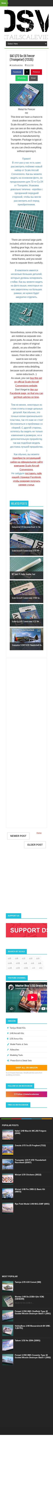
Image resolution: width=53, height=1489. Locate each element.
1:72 (23, 958)
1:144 (10, 963)
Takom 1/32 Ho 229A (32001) (27, 1340)
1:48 (16, 958)
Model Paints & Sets (19, 1044)
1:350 (18, 968)
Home (39, 833)
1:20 (39, 963)
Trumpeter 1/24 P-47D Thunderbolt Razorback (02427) (30, 1161)
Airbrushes (14, 1050)
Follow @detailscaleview (27, 1094)
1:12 (32, 963)
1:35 (9, 958)
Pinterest (36, 72)
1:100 (10, 968)
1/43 (40, 968)
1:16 (25, 963)
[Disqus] (26, 703)
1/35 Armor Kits (16, 1039)
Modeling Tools (16, 1055)
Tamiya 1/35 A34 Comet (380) (28, 1282)
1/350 (26, 968)
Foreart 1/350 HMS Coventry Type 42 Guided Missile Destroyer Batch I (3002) (33, 1356)
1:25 (33, 968)
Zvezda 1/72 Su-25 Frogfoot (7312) (30, 1145)
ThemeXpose (31, 1431)
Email (33, 78)
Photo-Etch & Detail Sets (21, 1060)
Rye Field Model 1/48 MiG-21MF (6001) (32, 1204)
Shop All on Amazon (27, 1068)
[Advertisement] (31, 495)
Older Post (35, 845)
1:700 (18, 963)
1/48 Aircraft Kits (17, 1033)
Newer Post (18, 836)
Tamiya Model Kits (18, 1028)
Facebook (17, 72)
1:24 (37, 958)
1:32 (30, 958)
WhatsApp (22, 78)
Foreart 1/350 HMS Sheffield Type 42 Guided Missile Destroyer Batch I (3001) (33, 1312)
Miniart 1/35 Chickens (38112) (28, 1175)
